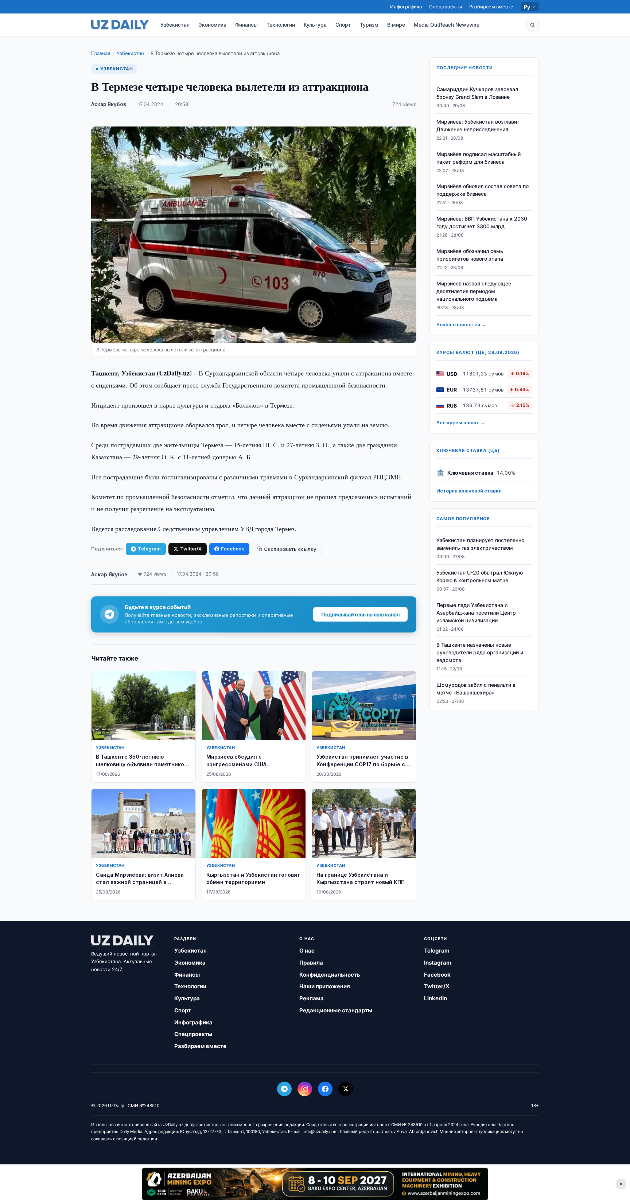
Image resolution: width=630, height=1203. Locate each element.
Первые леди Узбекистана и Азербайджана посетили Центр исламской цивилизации (476, 612)
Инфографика (406, 6)
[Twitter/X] (345, 1089)
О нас (307, 950)
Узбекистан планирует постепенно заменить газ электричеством (480, 544)
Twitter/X (191, 549)
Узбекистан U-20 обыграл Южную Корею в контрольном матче (479, 576)
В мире (396, 25)
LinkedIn (435, 998)
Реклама (311, 998)
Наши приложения (324, 986)
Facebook (232, 549)
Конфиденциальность (329, 974)
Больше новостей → (461, 324)
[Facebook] (325, 1089)
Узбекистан (175, 25)
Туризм (369, 25)
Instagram (437, 962)
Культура (315, 25)
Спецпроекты (445, 6)
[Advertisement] (315, 1184)
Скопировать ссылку (290, 549)
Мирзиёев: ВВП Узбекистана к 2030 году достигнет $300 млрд (481, 222)
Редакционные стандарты (335, 1010)
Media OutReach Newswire (446, 25)
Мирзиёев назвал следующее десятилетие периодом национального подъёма (473, 291)
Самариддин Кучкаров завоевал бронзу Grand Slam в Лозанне (477, 93)
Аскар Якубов (108, 104)
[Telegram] (284, 1089)
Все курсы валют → (460, 422)
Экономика (212, 25)
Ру (527, 7)
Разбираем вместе (491, 6)
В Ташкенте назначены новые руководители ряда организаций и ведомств (479, 652)
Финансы (246, 25)
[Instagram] (305, 1089)
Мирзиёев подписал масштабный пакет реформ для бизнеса (478, 158)
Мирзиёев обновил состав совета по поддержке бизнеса (482, 190)
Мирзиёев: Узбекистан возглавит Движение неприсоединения (478, 125)
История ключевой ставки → (472, 491)
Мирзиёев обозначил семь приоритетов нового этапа (469, 255)
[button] (532, 25)
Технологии (281, 25)
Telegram (149, 549)
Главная (100, 53)
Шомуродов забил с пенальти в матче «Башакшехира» (476, 689)
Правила (311, 962)
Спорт (343, 25)
